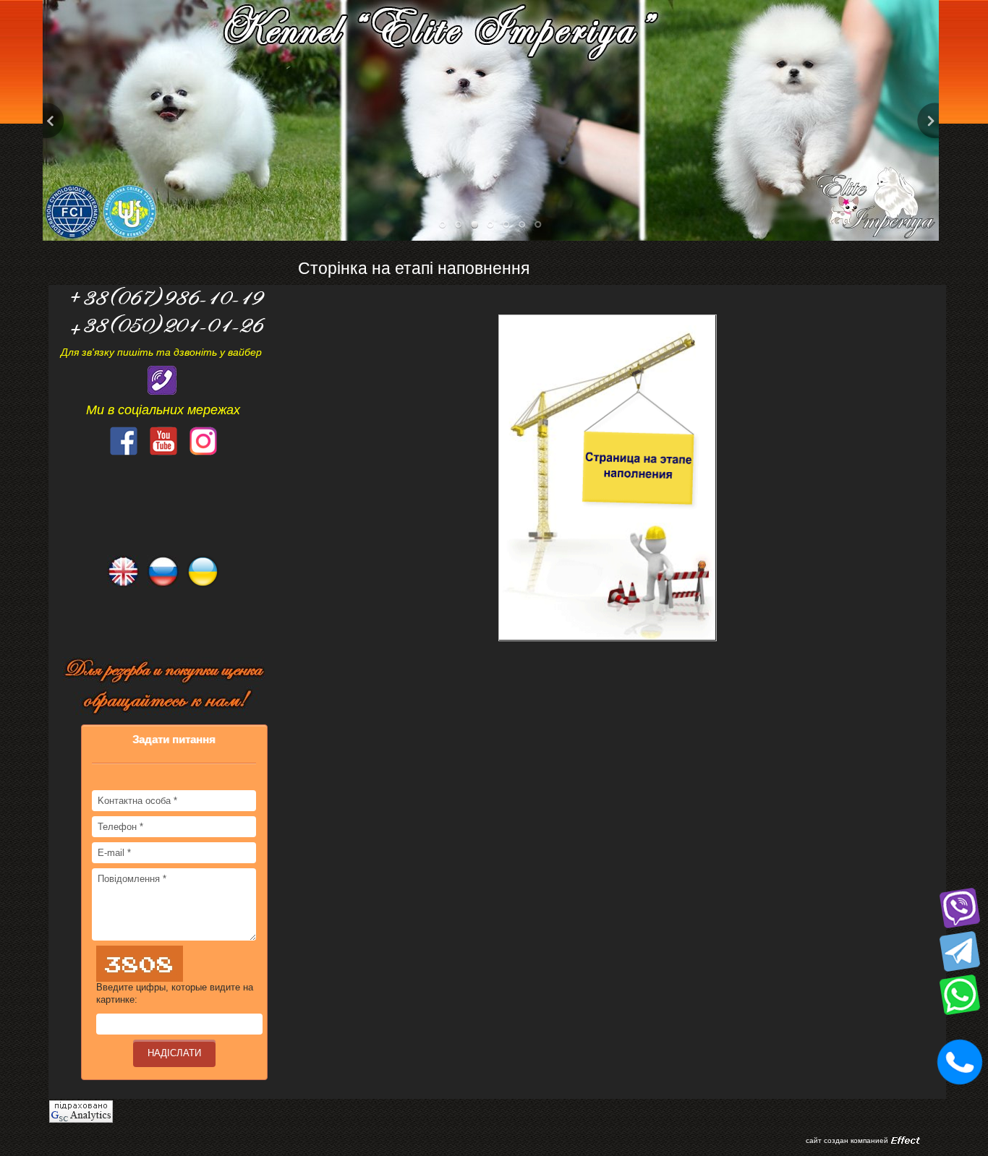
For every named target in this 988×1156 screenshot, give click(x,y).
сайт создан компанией (847, 1140)
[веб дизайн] (905, 1141)
